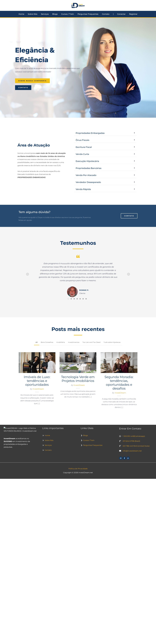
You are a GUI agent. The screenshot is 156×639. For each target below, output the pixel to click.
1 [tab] (68, 299)
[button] (105, 133)
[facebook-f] (124, 458)
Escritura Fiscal (84, 147)
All (37, 342)
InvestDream (38, 389)
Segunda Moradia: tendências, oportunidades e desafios (119, 361)
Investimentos (73, 342)
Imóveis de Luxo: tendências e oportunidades (37, 361)
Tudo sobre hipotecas (112, 342)
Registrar (133, 14)
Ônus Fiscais (82, 140)
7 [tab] (86, 298)
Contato (105, 14)
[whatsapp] (128, 458)
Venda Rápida (83, 189)
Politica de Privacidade (78, 469)
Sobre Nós (32, 14)
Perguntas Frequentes (88, 14)
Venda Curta (82, 154)
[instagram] (121, 458)
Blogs (55, 14)
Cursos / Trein (67, 14)
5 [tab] (80, 298)
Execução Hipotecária (87, 161)
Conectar (121, 14)
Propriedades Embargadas (90, 133)
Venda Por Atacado (86, 175)
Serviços (45, 14)
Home (21, 14)
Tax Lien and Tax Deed (91, 342)
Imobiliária (60, 342)
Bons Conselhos (47, 342)
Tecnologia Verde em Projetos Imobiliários (78, 361)
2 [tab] (71, 298)
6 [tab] (83, 298)
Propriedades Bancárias (88, 168)
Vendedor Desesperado (88, 182)
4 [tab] (77, 298)
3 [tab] (74, 298)
